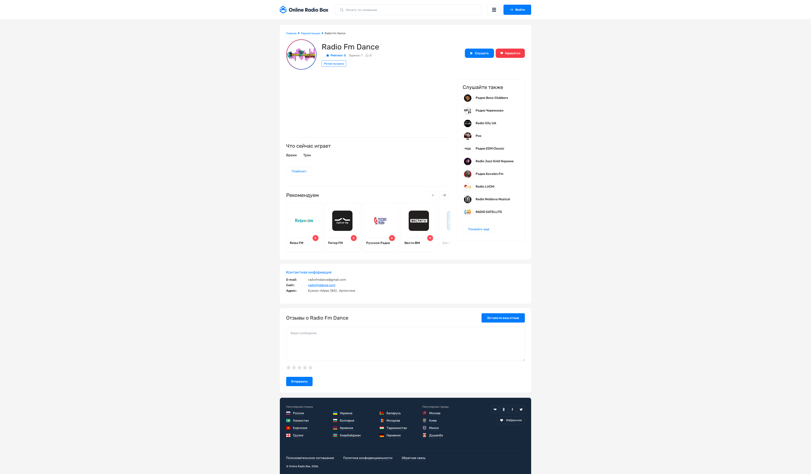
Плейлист (299, 171)
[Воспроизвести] (315, 238)
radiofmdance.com (321, 285)
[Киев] (424, 420)
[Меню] (494, 9)
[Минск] (424, 428)
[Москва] (424, 413)
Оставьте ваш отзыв (503, 318)
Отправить (299, 381)
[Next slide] (444, 195)
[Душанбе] (424, 435)
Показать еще (478, 229)
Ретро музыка (334, 63)
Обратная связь (414, 458)
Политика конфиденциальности (367, 458)
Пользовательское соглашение (310, 458)
